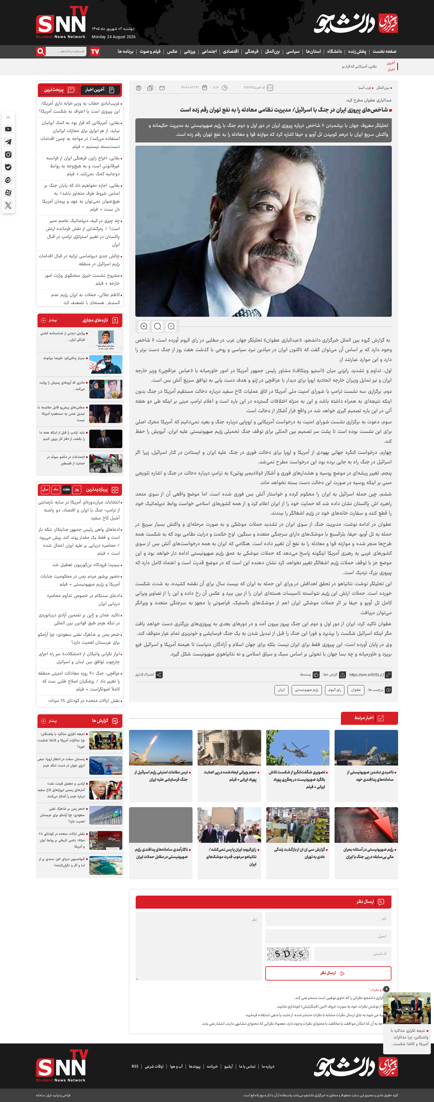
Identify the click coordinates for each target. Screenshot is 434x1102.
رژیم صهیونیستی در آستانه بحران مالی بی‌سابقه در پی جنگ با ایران (368, 853)
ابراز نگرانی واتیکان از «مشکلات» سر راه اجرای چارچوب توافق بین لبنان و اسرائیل (79, 658)
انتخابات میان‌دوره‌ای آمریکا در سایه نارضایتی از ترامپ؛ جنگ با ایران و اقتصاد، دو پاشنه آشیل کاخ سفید (79, 511)
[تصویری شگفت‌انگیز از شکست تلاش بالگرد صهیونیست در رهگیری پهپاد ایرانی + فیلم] (298, 748)
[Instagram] (8, 154)
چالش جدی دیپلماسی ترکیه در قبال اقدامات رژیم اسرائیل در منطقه (79, 260)
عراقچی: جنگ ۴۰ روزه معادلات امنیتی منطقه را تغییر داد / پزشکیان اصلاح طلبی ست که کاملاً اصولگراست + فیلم (79, 682)
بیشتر (49, 320)
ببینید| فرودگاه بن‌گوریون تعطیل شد (86, 565)
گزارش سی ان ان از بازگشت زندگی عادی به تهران (299, 853)
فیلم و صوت (150, 52)
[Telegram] (8, 142)
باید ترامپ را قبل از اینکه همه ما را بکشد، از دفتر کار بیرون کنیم (62, 436)
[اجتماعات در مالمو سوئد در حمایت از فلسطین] (105, 463)
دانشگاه (334, 52)
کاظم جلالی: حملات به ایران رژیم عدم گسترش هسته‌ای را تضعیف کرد (85, 299)
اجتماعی (209, 52)
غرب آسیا (364, 88)
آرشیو (228, 1066)
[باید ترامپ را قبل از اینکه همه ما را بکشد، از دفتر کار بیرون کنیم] (105, 439)
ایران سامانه (43, 1095)
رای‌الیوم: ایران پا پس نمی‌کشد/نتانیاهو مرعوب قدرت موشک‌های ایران (231, 857)
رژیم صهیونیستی (306, 690)
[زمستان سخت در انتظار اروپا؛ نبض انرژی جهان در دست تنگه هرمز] (105, 765)
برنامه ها (125, 52)
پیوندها (194, 1066)
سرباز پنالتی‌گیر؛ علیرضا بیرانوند (64, 358)
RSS (135, 1066)
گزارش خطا (330, 675)
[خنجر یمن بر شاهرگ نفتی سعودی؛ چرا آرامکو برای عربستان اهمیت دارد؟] (105, 815)
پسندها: (305, 674)
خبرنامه (212, 1066)
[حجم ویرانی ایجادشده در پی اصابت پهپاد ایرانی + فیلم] (229, 748)
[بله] (8, 167)
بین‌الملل (272, 52)
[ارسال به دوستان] (162, 88)
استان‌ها (313, 52)
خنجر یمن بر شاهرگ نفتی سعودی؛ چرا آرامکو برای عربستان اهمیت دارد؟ (79, 639)
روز (77, 489)
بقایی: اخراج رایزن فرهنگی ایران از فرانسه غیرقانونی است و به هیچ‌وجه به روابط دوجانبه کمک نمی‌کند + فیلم (83, 166)
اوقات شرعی (154, 1066)
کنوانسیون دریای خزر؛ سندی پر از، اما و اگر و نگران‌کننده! (61, 862)
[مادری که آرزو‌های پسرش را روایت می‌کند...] (105, 389)
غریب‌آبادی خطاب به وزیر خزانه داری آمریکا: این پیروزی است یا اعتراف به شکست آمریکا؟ (79, 108)
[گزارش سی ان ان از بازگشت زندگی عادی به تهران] (298, 825)
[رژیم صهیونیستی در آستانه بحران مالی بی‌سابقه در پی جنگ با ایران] (366, 825)
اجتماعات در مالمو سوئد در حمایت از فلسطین (66, 460)
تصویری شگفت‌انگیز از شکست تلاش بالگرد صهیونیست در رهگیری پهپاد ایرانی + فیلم (297, 780)
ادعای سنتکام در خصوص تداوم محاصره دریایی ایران (83, 600)
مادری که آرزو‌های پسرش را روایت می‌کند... (62, 386)
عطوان (356, 690)
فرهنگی (252, 52)
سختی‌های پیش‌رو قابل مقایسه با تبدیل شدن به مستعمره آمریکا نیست (61, 414)
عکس (172, 52)
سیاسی (293, 52)
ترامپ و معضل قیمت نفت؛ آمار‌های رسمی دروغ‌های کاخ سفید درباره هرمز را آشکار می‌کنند (61, 790)
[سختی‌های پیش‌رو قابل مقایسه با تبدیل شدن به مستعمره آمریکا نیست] (105, 414)
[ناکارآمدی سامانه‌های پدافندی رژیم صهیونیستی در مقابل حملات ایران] (161, 825)
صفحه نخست (385, 52)
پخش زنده (357, 52)
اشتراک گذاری (144, 674)
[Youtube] (8, 129)
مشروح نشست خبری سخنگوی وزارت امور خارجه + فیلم (82, 280)
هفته (66, 489)
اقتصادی (231, 52)
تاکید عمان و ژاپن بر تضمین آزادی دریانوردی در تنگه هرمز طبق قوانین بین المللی (79, 619)
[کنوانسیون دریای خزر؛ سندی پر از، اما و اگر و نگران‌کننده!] (105, 865)
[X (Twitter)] (8, 205)
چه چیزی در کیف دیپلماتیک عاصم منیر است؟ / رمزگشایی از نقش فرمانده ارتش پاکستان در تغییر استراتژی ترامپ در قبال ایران (83, 233)
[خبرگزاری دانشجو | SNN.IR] (356, 23)
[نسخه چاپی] (138, 88)
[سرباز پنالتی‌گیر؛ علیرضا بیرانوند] (105, 364)
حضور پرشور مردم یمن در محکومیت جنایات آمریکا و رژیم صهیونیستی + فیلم (80, 581)
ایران (281, 690)
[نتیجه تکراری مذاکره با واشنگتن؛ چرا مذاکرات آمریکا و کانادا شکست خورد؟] (105, 740)
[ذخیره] (150, 88)
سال (45, 489)
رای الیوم (335, 690)
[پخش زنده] (95, 51)
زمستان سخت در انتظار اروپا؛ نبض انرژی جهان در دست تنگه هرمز (61, 762)
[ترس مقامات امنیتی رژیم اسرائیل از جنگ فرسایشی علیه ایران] (161, 748)
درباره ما (268, 1066)
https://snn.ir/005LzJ (366, 675)
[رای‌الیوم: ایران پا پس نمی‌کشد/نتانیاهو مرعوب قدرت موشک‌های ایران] (229, 825)
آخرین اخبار (94, 90)
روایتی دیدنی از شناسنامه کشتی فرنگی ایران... (62, 336)
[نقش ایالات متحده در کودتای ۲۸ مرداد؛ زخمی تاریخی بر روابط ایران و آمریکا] (105, 840)
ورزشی (189, 52)
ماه (56, 489)
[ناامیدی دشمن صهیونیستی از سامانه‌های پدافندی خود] (366, 748)
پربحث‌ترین (54, 90)
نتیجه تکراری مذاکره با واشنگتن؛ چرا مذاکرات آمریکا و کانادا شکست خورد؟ (61, 740)
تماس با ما (247, 1066)
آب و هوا (176, 1066)
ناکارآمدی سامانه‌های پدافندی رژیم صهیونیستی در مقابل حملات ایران (161, 853)
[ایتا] (8, 180)
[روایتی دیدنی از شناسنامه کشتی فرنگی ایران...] (105, 339)
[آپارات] (8, 193)
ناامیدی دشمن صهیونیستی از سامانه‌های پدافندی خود (370, 776)
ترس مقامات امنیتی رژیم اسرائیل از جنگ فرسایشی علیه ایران (161, 776)
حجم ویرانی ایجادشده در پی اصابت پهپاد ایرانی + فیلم (230, 776)
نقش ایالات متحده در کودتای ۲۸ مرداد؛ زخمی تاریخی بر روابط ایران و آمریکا (62, 840)
